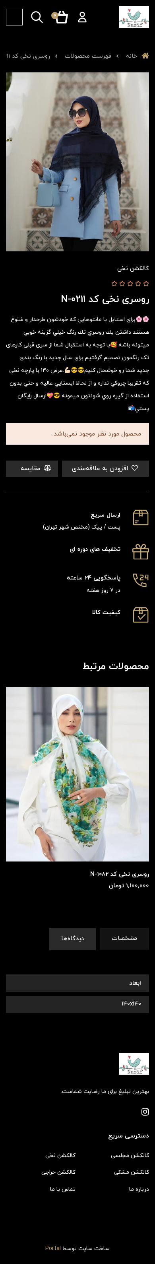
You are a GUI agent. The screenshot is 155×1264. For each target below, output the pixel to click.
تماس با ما (63, 1189)
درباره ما (139, 1189)
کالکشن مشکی (131, 1172)
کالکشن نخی (60, 1155)
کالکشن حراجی (58, 1172)
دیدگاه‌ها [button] (72, 939)
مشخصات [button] (124, 938)
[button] (82, 17)
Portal (53, 1248)
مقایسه (31, 468)
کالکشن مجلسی (130, 1155)
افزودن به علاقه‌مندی (101, 468)
